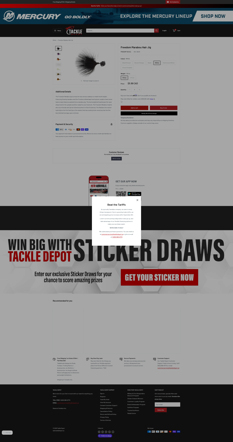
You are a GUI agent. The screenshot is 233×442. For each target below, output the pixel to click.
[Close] (137, 200)
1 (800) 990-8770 (117, 237)
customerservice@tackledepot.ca (112, 234)
